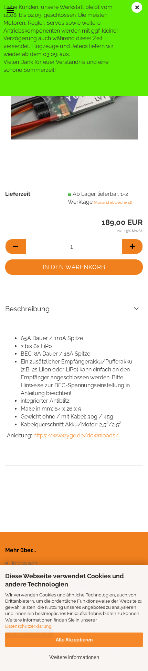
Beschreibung (27, 309)
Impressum (24, 563)
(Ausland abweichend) (113, 202)
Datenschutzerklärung (28, 626)
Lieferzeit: (18, 194)
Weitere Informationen (74, 657)
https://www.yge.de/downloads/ (76, 435)
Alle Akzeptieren (74, 639)
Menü (10, 10)
